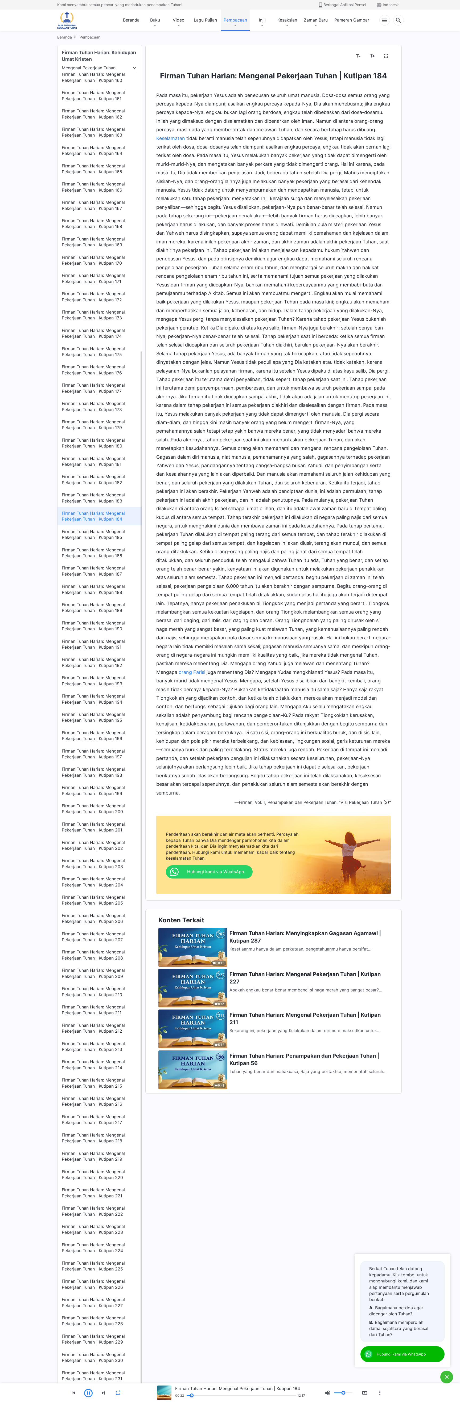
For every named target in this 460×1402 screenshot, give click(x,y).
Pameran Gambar (351, 20)
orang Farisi (192, 672)
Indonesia (391, 4)
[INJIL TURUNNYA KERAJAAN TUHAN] (72, 20)
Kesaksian (287, 20)
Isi (161, 56)
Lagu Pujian (205, 20)
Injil (262, 20)
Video (178, 20)
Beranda (131, 20)
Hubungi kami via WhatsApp (401, 1354)
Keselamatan (170, 138)
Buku (155, 20)
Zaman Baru (316, 20)
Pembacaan (235, 20)
